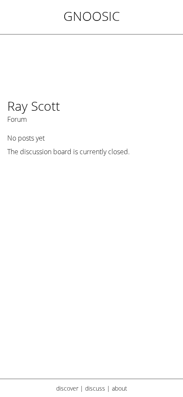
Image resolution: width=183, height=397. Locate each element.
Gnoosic (91, 16)
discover (67, 388)
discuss (95, 388)
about (119, 388)
